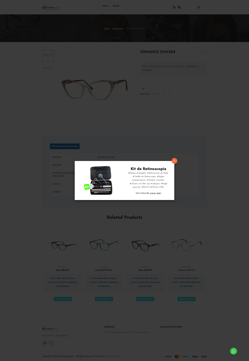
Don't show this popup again (148, 193)
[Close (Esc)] (174, 161)
